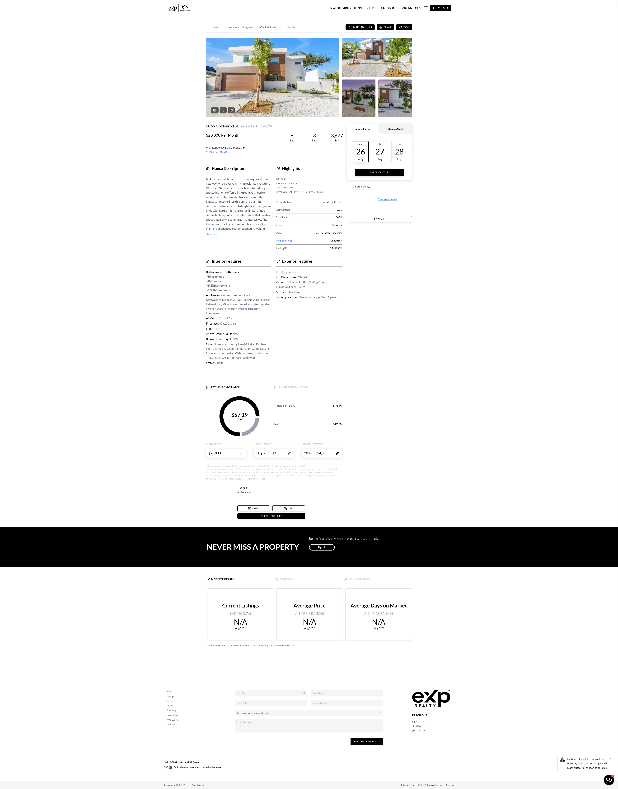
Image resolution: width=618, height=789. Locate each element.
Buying (170, 701)
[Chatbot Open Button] (609, 780)
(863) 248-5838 (420, 730)
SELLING (371, 8)
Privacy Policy (407, 785)
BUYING (358, 8)
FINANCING (405, 8)
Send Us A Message (367, 741)
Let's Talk (440, 8)
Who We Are (173, 720)
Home (170, 691)
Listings (170, 696)
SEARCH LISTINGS (340, 8)
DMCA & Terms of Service (430, 785)
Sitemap (450, 785)
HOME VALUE (387, 8)
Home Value (173, 715)
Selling (170, 705)
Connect (171, 724)
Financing (171, 710)
